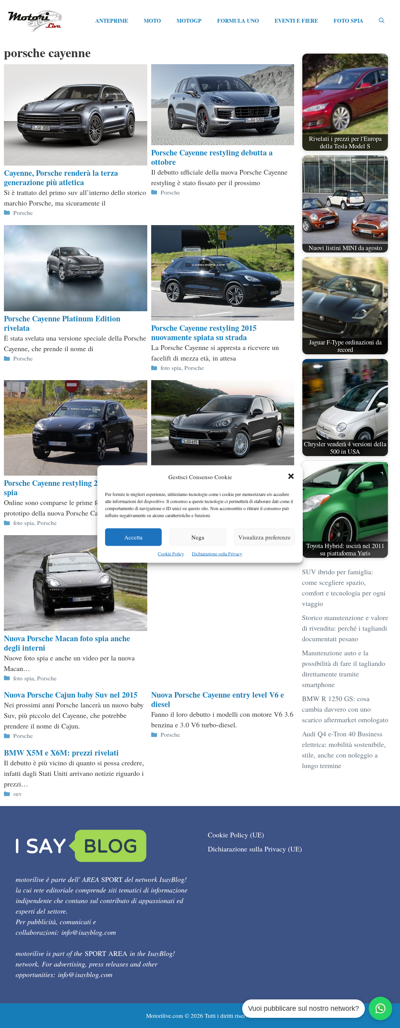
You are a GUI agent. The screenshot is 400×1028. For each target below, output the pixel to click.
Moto (152, 20)
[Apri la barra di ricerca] (381, 20)
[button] (291, 477)
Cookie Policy (171, 553)
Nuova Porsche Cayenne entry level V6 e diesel (217, 699)
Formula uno (238, 20)
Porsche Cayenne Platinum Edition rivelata (62, 323)
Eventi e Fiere (296, 20)
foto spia (171, 368)
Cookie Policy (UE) (236, 834)
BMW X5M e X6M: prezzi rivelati (61, 752)
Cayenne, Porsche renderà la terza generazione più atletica (61, 177)
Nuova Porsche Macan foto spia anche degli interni (67, 643)
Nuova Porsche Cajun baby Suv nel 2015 (71, 694)
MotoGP (189, 20)
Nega (197, 537)
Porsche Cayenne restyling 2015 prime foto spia (75, 487)
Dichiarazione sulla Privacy (217, 553)
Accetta (133, 537)
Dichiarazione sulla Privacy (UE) (255, 848)
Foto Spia (348, 20)
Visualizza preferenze (264, 537)
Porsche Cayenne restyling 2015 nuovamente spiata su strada (204, 332)
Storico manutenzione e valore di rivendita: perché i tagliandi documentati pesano (345, 628)
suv (17, 793)
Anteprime (111, 20)
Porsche (23, 212)
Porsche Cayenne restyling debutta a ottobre (212, 157)
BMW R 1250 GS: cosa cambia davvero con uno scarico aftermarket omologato (345, 709)
